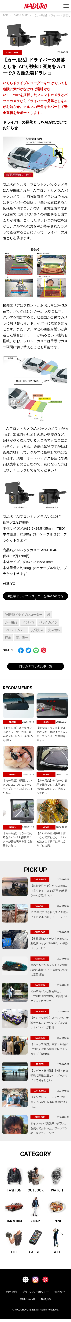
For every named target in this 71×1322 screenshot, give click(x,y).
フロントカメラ (15, 630)
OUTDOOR (36, 1190)
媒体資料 (46, 1298)
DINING (56, 1221)
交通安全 (37, 630)
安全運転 (54, 630)
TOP (5, 15)
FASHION (14, 1190)
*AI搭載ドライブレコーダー (23, 614)
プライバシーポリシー (35, 1291)
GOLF (57, 1252)
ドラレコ (28, 622)
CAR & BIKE (21, 15)
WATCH (57, 1190)
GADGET (35, 1252)
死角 (8, 637)
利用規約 (11, 1291)
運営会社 (60, 1291)
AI (48, 614)
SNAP (35, 1221)
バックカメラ (48, 622)
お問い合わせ (27, 1298)
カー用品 (11, 622)
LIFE (14, 1252)
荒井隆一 (22, 637)
